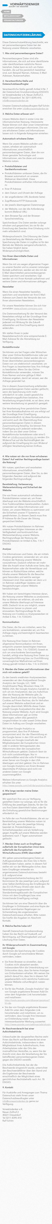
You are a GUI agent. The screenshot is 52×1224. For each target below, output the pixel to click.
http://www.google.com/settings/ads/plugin (27, 1024)
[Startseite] (21, 5)
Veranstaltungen (13, 20)
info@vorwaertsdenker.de (15, 100)
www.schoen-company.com (28, 308)
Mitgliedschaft (12, 16)
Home (7, 12)
